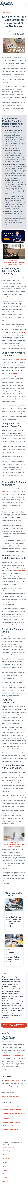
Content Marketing (7, 981)
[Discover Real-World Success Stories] (13, 236)
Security (17, 1008)
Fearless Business (8, 1147)
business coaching (6, 1055)
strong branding (20, 359)
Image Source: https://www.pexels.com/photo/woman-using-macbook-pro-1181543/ (14, 262)
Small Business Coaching (10, 1106)
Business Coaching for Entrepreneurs (14, 1113)
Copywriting (17, 981)
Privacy (5, 1174)
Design (16, 984)
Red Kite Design (21, 332)
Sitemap (5, 1181)
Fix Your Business (7, 991)
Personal (10, 998)
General (4, 993)
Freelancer (17, 991)
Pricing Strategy (19, 1001)
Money (4, 998)
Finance (21, 989)
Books (8, 977)
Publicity (20, 1005)
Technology (10, 1013)
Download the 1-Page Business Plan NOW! (14, 1025)
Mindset (20, 996)
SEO (23, 1008)
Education (14, 986)
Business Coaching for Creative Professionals (12, 1117)
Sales (12, 1008)
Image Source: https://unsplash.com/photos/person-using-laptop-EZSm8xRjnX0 (14, 844)
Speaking (6, 1158)
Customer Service (7, 984)
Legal (16, 993)
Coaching (17, 979)
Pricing (5, 1154)
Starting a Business (16, 1010)
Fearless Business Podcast (10, 989)
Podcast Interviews (7, 1001)
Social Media (5, 1010)
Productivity (19, 1003)
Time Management (7, 1015)
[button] (26, 4)
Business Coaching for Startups (12, 1122)
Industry (10, 993)
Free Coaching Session (12, 1080)
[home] (6, 4)
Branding (7, 31)
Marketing (14, 996)
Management (6, 996)
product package (12, 373)
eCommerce (5, 986)
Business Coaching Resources (12, 1126)
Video (20, 1015)
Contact (5, 1170)
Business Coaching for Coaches (12, 1109)
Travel (16, 1015)
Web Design (5, 1017)
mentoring (18, 1055)
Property (14, 1005)
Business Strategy (7, 979)
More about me (5, 1070)
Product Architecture (8, 1003)
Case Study (6, 1151)
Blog (3, 977)
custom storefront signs (19, 570)
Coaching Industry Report (10, 1129)
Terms (5, 1177)
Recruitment (5, 1008)
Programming (6, 1005)
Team (3, 1013)
